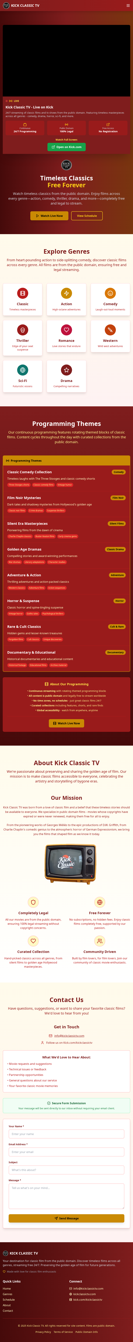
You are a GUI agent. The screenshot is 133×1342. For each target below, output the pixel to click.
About (7, 1305)
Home (7, 1288)
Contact (8, 1311)
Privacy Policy (43, 1332)
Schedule (9, 1300)
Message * (15, 1180)
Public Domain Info (87, 1332)
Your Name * (16, 1126)
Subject (13, 1162)
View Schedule (87, 216)
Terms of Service (63, 1332)
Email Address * (18, 1144)
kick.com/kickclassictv (87, 1300)
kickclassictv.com (84, 1294)
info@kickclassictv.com (69, 1036)
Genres (7, 1294)
